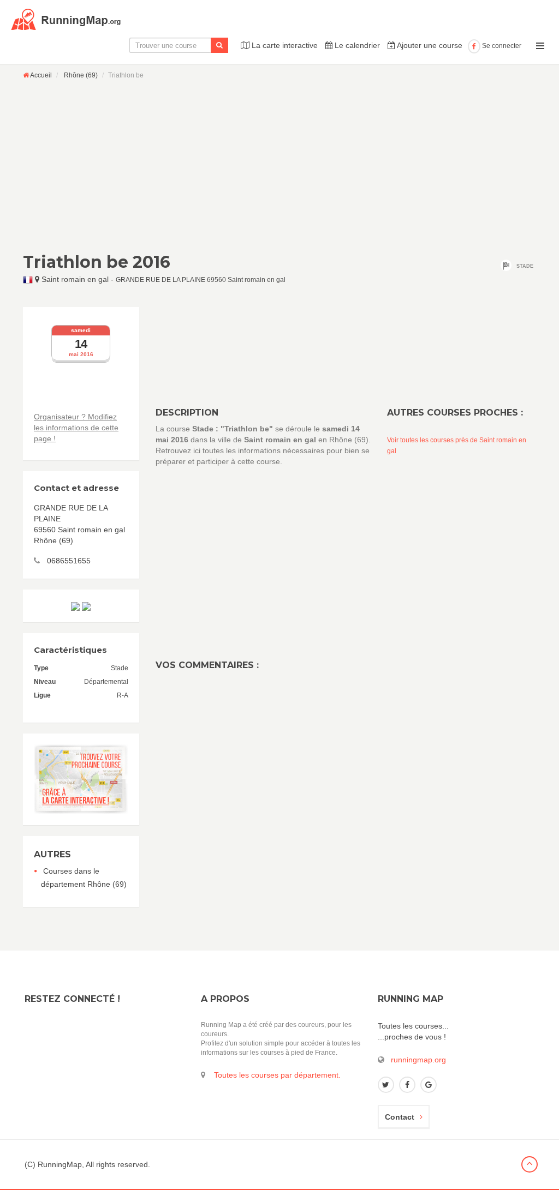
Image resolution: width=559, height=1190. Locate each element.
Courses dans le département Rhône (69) (84, 877)
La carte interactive (283, 45)
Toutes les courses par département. (277, 1075)
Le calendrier (356, 45)
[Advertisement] (279, 165)
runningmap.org (418, 1059)
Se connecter (500, 46)
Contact (399, 1117)
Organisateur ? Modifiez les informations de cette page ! (76, 427)
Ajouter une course (428, 45)
